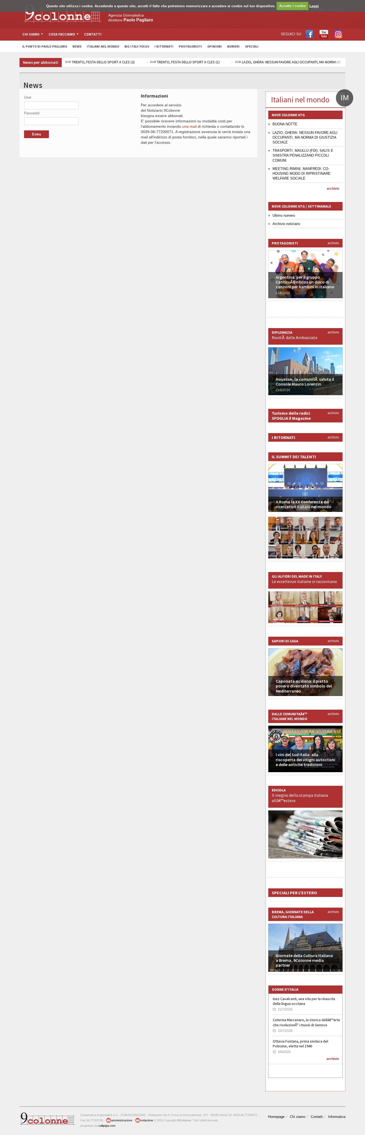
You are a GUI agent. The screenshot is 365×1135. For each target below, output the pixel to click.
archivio (333, 189)
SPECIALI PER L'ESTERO (294, 892)
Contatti (93, 34)
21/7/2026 (283, 1009)
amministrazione (121, 1120)
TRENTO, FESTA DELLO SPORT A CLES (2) (100, 62)
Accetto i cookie (292, 6)
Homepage (276, 1117)
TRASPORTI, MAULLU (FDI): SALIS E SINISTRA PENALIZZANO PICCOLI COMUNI (303, 155)
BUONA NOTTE (285, 124)
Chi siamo (297, 1117)
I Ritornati (163, 46)
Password (31, 113)
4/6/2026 (282, 1052)
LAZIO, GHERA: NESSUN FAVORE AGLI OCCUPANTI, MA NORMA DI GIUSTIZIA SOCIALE (305, 137)
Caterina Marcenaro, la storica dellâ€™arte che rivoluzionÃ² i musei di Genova (306, 1022)
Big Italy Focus (137, 46)
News (76, 46)
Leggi (314, 6)
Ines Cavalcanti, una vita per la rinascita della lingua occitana (304, 1001)
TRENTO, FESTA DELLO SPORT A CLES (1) (185, 62)
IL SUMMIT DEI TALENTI (294, 456)
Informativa (336, 1117)
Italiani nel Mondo (103, 46)
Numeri (233, 46)
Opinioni (214, 46)
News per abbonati (40, 62)
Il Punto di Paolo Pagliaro (44, 46)
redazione (146, 1120)
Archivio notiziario (286, 224)
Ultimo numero (284, 215)
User (27, 97)
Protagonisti (190, 46)
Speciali (251, 46)
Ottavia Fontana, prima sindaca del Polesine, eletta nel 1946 (300, 1043)
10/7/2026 (283, 1031)
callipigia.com (106, 1125)
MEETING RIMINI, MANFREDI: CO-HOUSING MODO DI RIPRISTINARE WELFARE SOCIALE (302, 173)
